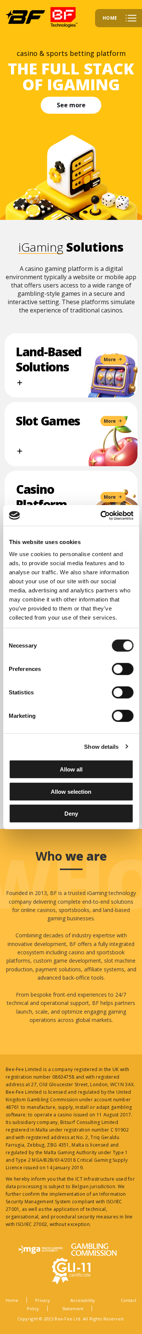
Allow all (71, 769)
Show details (101, 746)
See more (71, 105)
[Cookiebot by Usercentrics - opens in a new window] (101, 515)
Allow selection (71, 791)
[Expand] (19, 382)
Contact (128, 1300)
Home (12, 1300)
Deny (71, 813)
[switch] (122, 669)
